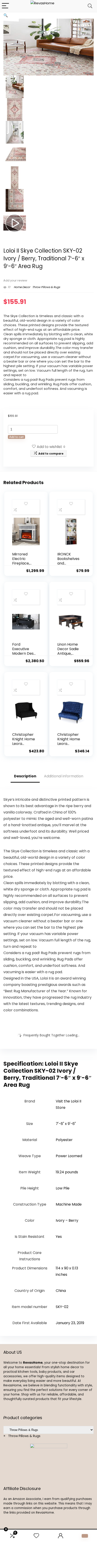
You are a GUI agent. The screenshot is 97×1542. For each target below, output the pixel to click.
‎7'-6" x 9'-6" (66, 1123)
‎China (61, 1290)
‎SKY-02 (62, 1306)
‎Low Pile (62, 1188)
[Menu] (5, 6)
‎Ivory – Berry (67, 1220)
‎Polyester (64, 1139)
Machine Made (69, 1204)
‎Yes (59, 1236)
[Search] (90, 6)
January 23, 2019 (70, 1323)
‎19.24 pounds (67, 1172)
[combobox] (21, 1436)
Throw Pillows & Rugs (46, 287)
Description (25, 776)
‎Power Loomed (69, 1156)
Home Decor (22, 287)
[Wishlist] (36, 1536)
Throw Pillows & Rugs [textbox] (21, 1436)
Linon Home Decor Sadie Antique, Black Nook (68, 651)
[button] (5, 15)
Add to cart (16, 437)
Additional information (63, 776)
